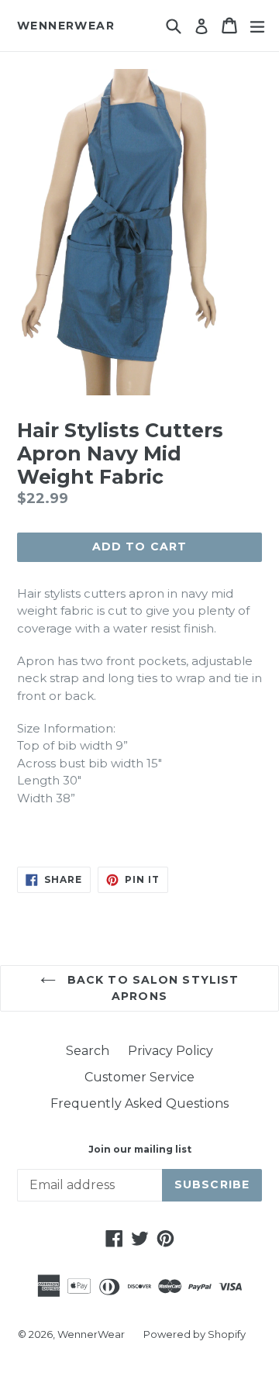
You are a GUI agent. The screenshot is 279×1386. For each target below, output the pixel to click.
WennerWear (66, 26)
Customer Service (139, 1077)
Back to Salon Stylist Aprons (151, 988)
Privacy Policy (170, 1050)
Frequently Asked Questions (139, 1103)
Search (87, 1050)
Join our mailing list (139, 1149)
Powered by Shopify (194, 1334)
